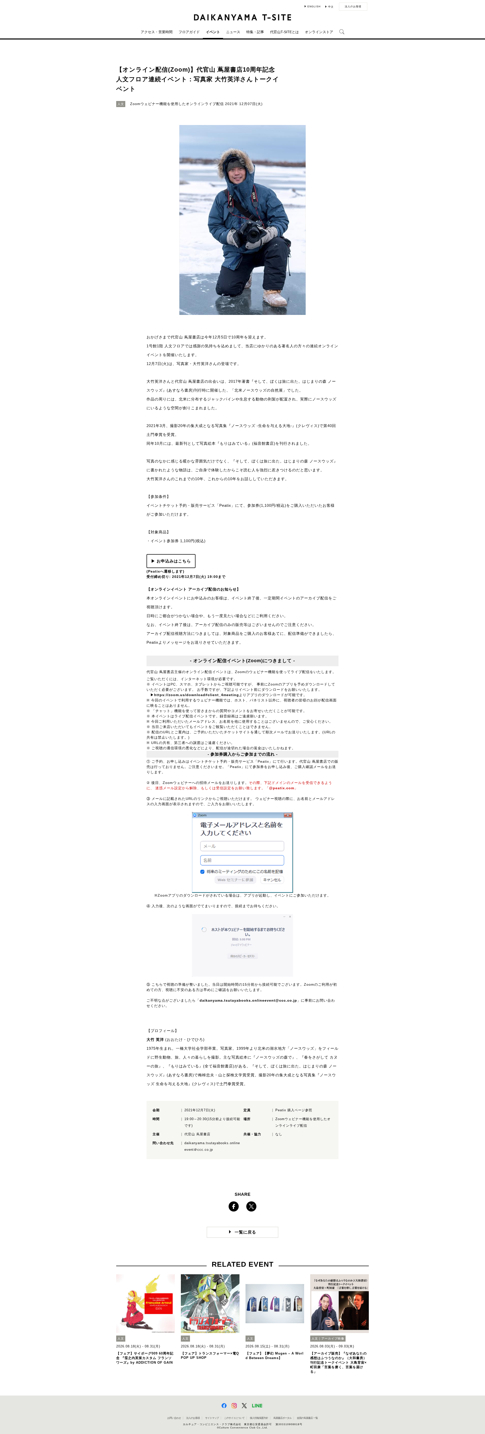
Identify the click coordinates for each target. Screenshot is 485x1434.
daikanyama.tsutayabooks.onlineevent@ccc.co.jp (248, 1000)
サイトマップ (212, 1418)
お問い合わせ (174, 1418)
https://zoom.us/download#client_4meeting (196, 695)
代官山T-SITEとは (284, 32)
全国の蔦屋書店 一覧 (307, 1418)
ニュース (233, 32)
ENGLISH (314, 6)
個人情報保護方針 (259, 1418)
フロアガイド (189, 32)
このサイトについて (234, 1418)
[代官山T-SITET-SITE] (242, 17)
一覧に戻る (245, 1232)
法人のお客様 (353, 6)
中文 (331, 6)
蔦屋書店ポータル (282, 1418)
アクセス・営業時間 (157, 32)
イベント (213, 32)
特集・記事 (255, 32)
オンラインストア (319, 32)
